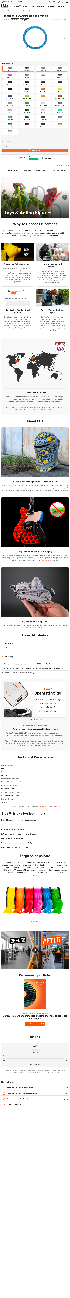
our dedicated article (44, 806)
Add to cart (36, 150)
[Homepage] (4, 11)
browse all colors (35, 921)
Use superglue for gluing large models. (14, 847)
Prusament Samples (28, 11)
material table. (56, 806)
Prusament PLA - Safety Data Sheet (19, 1099)
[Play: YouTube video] (35, 950)
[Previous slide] (5, 197)
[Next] (64, 38)
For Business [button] (51, 6)
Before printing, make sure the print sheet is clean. (18, 834)
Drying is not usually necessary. (12, 838)
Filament (9, 11)
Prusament (17, 11)
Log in (31, 1064)
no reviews (64, 19)
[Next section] (66, 170)
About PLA (27, 170)
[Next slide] (64, 197)
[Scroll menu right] (68, 6)
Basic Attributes (41, 170)
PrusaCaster (45, 560)
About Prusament (12, 170)
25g (22, 19)
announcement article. (40, 719)
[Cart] (67, 1)
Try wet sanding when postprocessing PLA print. (18, 843)
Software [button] (61, 6)
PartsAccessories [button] (38, 6)
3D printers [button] (16, 6)
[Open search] (50, 1)
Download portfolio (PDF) (35, 1024)
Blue (26, 19)
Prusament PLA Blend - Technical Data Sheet (22, 1093)
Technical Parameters (60, 170)
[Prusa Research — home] (4, 6)
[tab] (33, 214)
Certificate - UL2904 (14, 1105)
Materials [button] (26, 6)
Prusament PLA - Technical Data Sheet (20, 1087)
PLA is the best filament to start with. (13, 829)
